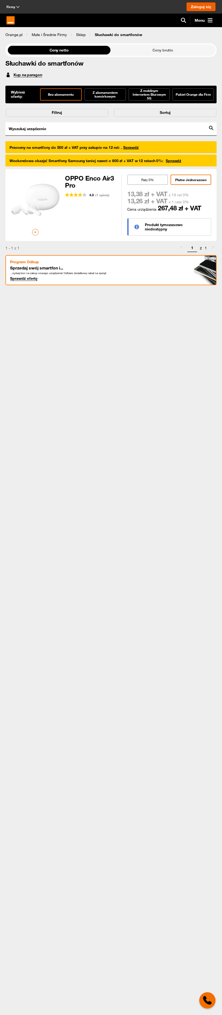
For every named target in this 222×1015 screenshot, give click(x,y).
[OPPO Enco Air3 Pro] (35, 199)
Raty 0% (147, 180)
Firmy (10, 7)
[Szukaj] (183, 20)
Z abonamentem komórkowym (105, 94)
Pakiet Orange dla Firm (193, 94)
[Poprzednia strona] (181, 248)
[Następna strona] (213, 248)
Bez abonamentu (61, 94)
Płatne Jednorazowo (191, 180)
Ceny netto (59, 50)
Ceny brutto (162, 50)
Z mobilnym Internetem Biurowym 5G (149, 94)
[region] (111, 34)
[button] (13, 35)
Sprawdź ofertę (24, 278)
